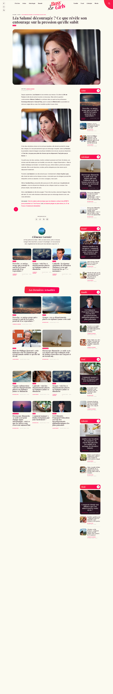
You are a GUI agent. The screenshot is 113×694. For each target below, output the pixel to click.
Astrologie (32, 3)
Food (82, 3)
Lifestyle (89, 3)
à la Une (14, 14)
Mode (96, 3)
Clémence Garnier (30, 88)
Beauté (40, 3)
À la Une (17, 3)
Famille (76, 3)
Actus (24, 3)
